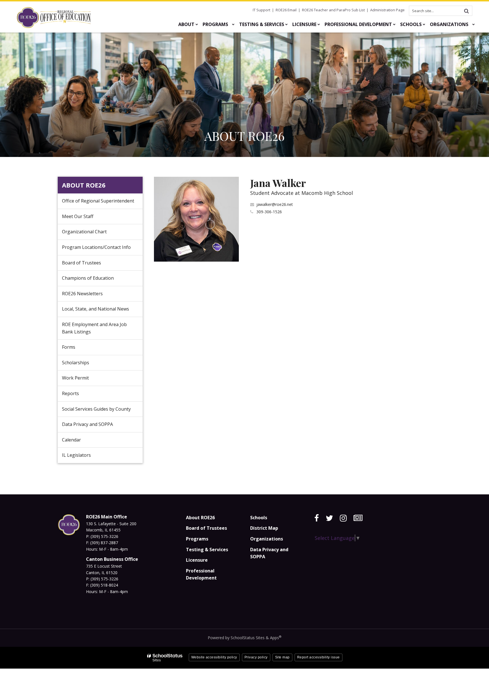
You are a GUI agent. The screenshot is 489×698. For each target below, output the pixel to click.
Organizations (266, 539)
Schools (258, 517)
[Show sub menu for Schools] (424, 24)
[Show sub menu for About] (197, 24)
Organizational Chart (93, 234)
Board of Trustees (81, 263)
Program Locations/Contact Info (96, 247)
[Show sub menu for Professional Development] (394, 24)
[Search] (466, 11)
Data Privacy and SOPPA (87, 424)
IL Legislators (76, 455)
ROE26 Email (286, 9)
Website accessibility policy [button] (214, 657)
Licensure (197, 560)
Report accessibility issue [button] (318, 657)
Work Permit (75, 378)
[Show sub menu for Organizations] (473, 24)
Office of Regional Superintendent (98, 201)
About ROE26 (84, 185)
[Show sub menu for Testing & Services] (286, 24)
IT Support (261, 9)
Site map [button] (282, 657)
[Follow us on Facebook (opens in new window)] (316, 518)
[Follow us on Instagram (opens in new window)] (343, 518)
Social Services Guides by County (96, 409)
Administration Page (387, 9)
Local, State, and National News (95, 309)
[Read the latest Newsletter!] (358, 518)
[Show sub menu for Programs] (233, 24)
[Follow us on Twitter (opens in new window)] (329, 518)
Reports (70, 393)
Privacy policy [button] (256, 657)
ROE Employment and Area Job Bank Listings (94, 328)
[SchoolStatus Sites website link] (165, 658)
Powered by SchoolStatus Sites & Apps (244, 637)
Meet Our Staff (77, 216)
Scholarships (75, 362)
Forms (68, 347)
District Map (264, 528)
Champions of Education (88, 278)
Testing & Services (207, 549)
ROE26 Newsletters (82, 293)
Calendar (71, 440)
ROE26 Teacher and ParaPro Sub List (333, 9)
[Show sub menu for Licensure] (319, 24)
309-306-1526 (269, 211)
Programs (197, 539)
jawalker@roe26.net (274, 204)
